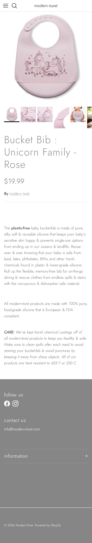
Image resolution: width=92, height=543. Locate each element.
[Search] (16, 5)
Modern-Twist (24, 525)
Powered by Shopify (48, 525)
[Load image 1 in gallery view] (46, 58)
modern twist (19, 193)
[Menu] (5, 5)
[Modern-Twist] (46, 5)
